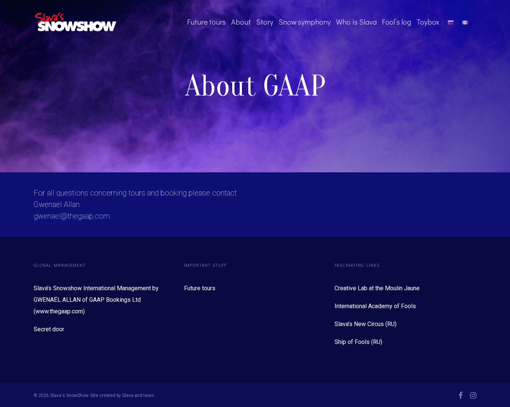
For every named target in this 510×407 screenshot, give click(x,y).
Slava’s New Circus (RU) (366, 324)
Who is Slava (356, 21)
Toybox (427, 21)
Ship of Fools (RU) (358, 341)
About (241, 21)
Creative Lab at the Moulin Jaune (377, 288)
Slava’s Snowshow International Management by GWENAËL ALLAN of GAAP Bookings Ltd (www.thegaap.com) (96, 300)
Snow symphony (305, 21)
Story (264, 21)
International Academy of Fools (375, 306)
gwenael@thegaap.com (72, 216)
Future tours (206, 21)
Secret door (49, 329)
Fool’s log (396, 21)
